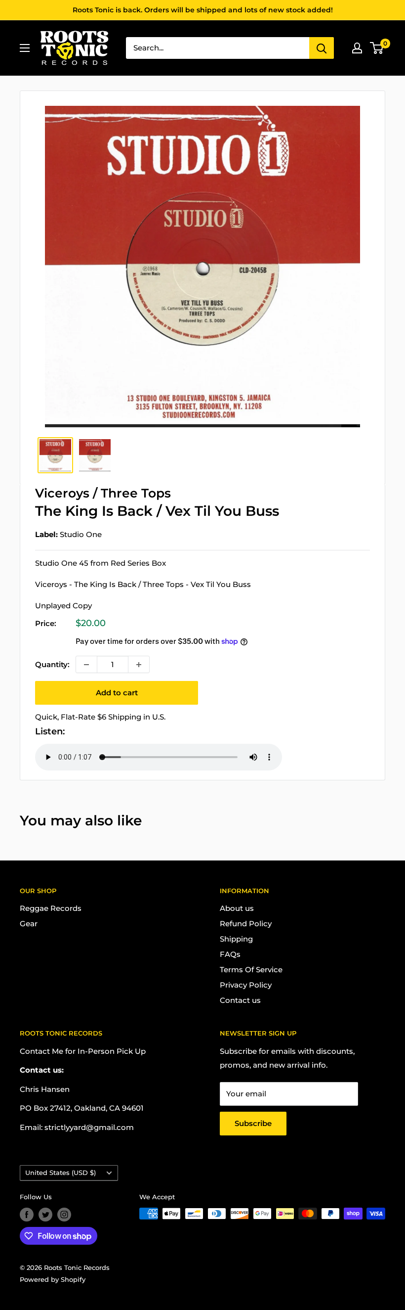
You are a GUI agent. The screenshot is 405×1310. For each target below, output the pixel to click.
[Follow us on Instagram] (64, 1214)
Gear (29, 923)
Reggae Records (50, 908)
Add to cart (117, 692)
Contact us (240, 1000)
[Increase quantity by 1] (138, 664)
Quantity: (52, 664)
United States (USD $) (60, 1172)
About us (237, 908)
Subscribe (253, 1123)
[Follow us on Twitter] (45, 1214)
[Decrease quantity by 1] (86, 664)
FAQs (230, 954)
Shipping (236, 939)
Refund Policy (246, 923)
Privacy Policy (246, 985)
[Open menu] (25, 48)
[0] (377, 48)
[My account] (357, 48)
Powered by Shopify (52, 1279)
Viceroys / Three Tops (103, 493)
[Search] (321, 48)
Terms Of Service (251, 969)
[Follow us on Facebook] (27, 1214)
